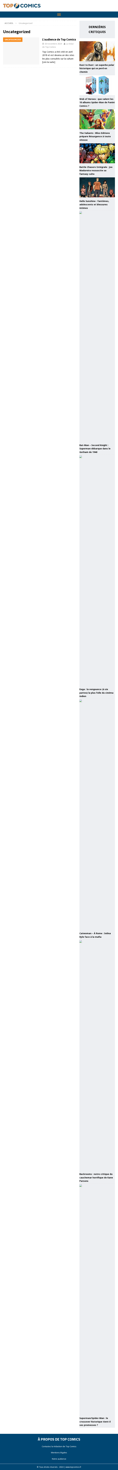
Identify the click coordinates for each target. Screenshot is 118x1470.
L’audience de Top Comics (59, 39)
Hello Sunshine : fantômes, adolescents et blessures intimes (94, 204)
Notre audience (59, 1458)
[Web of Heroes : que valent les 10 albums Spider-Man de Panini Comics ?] (97, 85)
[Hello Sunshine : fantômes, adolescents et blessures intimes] (97, 187)
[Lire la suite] (48, 62)
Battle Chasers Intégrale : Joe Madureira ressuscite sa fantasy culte (95, 170)
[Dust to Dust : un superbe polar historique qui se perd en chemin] (97, 51)
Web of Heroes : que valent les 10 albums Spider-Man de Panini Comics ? (97, 102)
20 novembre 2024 (53, 43)
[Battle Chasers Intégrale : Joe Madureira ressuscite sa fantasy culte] (97, 153)
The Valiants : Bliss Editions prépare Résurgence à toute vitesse (95, 136)
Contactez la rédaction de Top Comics (59, 1446)
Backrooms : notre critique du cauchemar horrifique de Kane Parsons (96, 1177)
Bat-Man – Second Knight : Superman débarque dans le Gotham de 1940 (94, 449)
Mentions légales (59, 1452)
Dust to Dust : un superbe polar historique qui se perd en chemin (96, 68)
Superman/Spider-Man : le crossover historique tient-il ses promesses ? (95, 1421)
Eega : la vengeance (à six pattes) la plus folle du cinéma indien (96, 693)
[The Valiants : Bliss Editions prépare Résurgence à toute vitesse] (97, 119)
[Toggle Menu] (59, 14)
